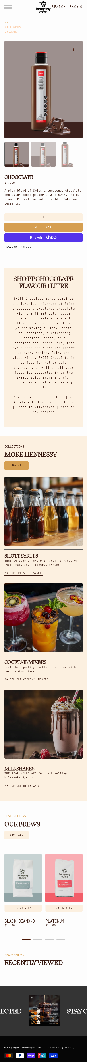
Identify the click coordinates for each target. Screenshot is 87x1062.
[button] (9, 7)
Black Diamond (19, 921)
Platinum (54, 921)
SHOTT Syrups (12, 27)
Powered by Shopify (62, 1048)
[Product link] (23, 878)
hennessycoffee (31, 1048)
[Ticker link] (42, 1010)
